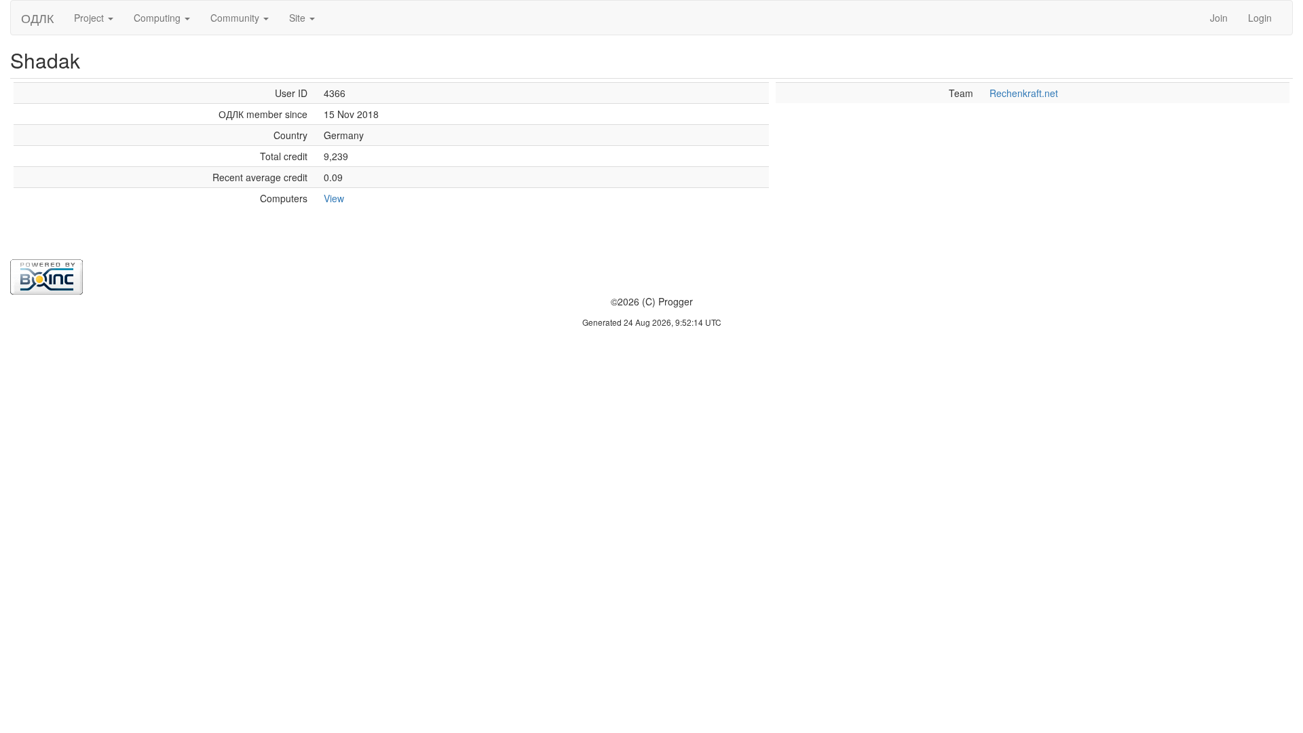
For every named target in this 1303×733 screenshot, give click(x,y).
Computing (158, 17)
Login (1260, 17)
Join (1219, 17)
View (334, 198)
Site (298, 17)
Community (236, 17)
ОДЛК (37, 17)
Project (90, 17)
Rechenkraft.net (1023, 93)
